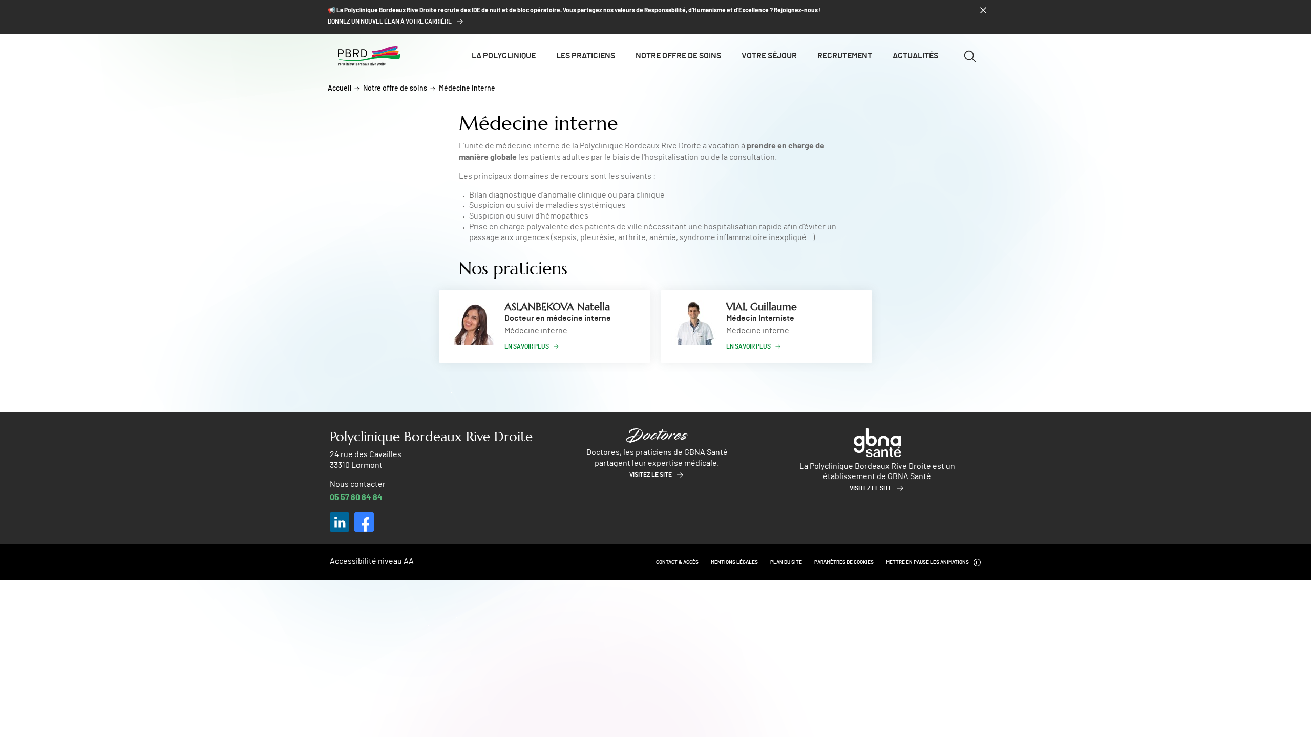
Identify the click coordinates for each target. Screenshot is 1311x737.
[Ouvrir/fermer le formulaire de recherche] (970, 56)
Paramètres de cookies (844, 562)
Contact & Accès (677, 562)
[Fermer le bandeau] (983, 10)
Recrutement (844, 56)
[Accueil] (369, 56)
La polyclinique (504, 56)
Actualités (915, 56)
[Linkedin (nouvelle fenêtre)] (339, 522)
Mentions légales (734, 562)
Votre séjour (769, 56)
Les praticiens (585, 56)
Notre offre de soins (678, 56)
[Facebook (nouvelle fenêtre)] (364, 522)
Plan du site (786, 562)
